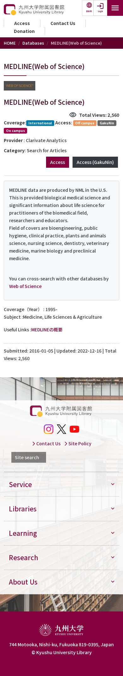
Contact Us (62, 23)
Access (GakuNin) (95, 162)
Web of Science (25, 286)
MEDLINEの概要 (46, 329)
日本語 (89, 11)
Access (22, 23)
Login (100, 11)
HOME (10, 43)
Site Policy (79, 443)
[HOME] (34, 10)
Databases (33, 43)
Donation (24, 31)
